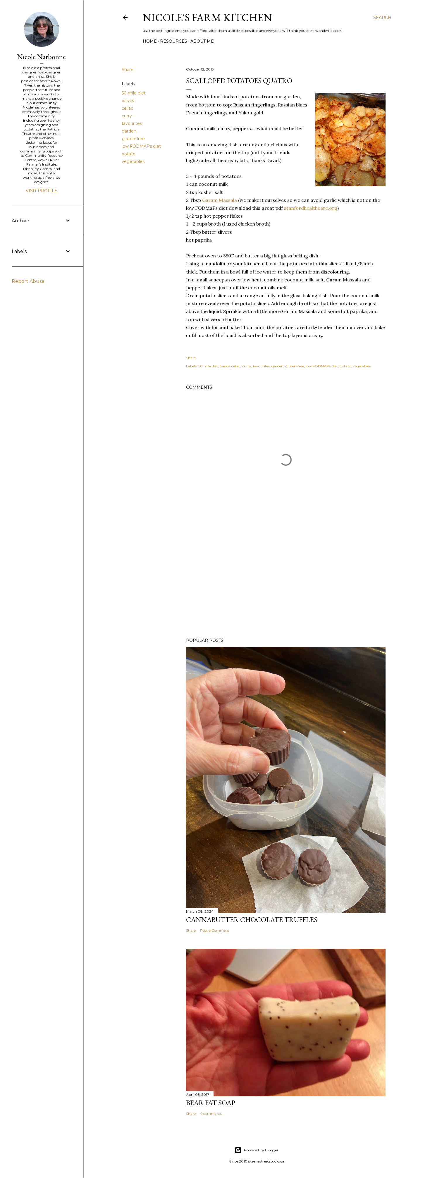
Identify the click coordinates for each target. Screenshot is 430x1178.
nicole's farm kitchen (207, 17)
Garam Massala (219, 200)
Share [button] (127, 69)
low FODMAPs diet (141, 146)
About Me (202, 41)
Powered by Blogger (261, 1150)
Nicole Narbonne (41, 56)
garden (129, 131)
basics (128, 100)
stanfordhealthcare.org (310, 208)
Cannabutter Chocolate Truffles (251, 919)
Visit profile (41, 190)
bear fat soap (210, 1102)
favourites (132, 123)
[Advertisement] (286, 582)
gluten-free (133, 138)
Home (150, 41)
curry (127, 115)
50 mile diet (134, 93)
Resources (173, 41)
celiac (127, 108)
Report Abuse (28, 281)
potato (128, 154)
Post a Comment (214, 930)
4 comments (211, 1113)
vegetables (133, 161)
